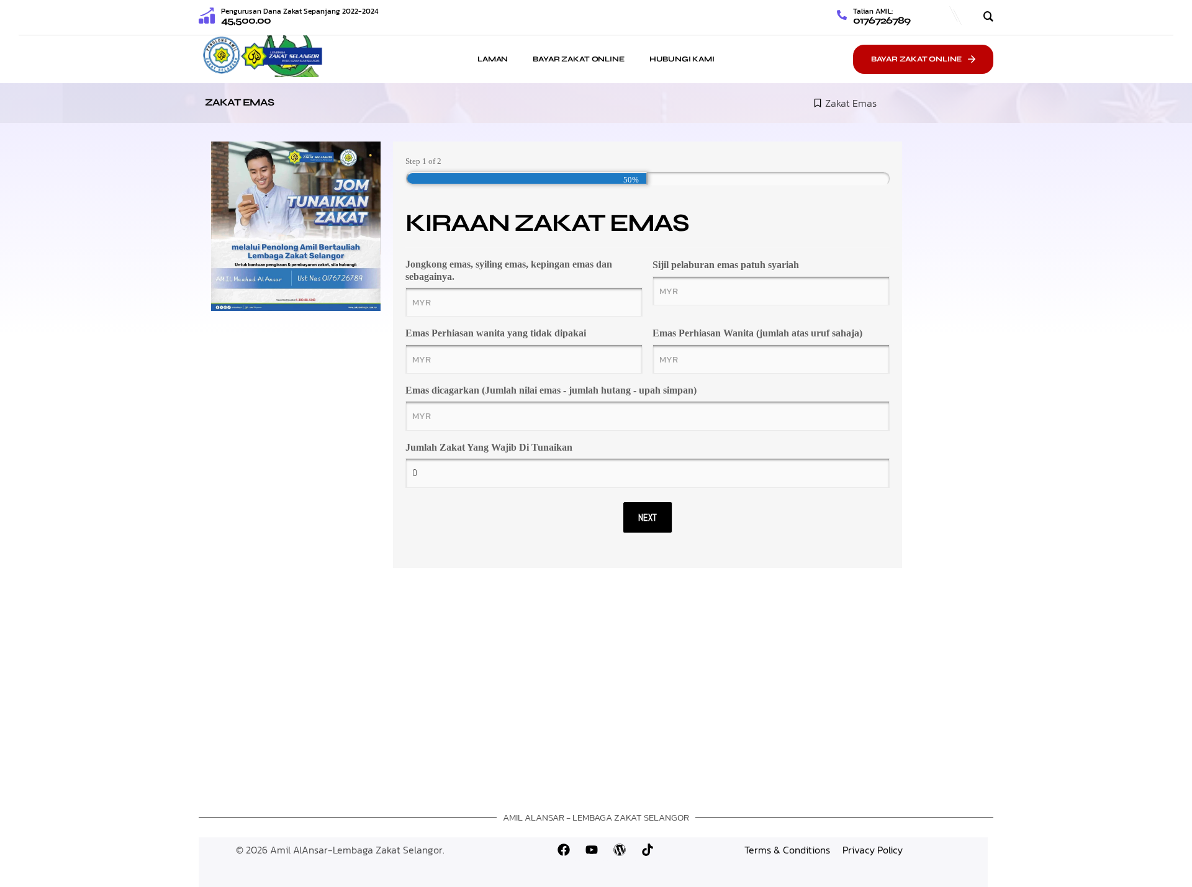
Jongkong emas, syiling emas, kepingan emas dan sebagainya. (508, 270)
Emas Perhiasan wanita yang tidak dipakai (495, 333)
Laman (492, 59)
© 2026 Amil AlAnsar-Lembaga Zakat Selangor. (340, 849)
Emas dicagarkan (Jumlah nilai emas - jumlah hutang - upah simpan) (551, 390)
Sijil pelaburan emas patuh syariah (725, 264)
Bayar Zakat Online (578, 59)
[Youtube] (591, 849)
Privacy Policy (872, 850)
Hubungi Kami (682, 59)
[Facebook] (563, 849)
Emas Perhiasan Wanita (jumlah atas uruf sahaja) (757, 333)
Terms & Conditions (787, 850)
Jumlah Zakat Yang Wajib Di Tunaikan (488, 447)
